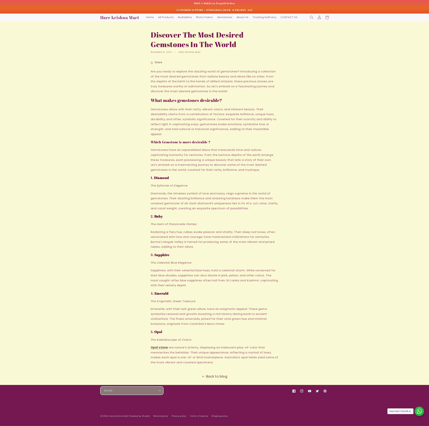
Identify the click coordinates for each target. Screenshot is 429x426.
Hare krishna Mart (119, 416)
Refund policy (160, 416)
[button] (312, 17)
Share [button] (158, 62)
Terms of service (199, 416)
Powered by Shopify (139, 416)
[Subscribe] (159, 390)
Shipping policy (219, 416)
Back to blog (216, 376)
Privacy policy (179, 416)
